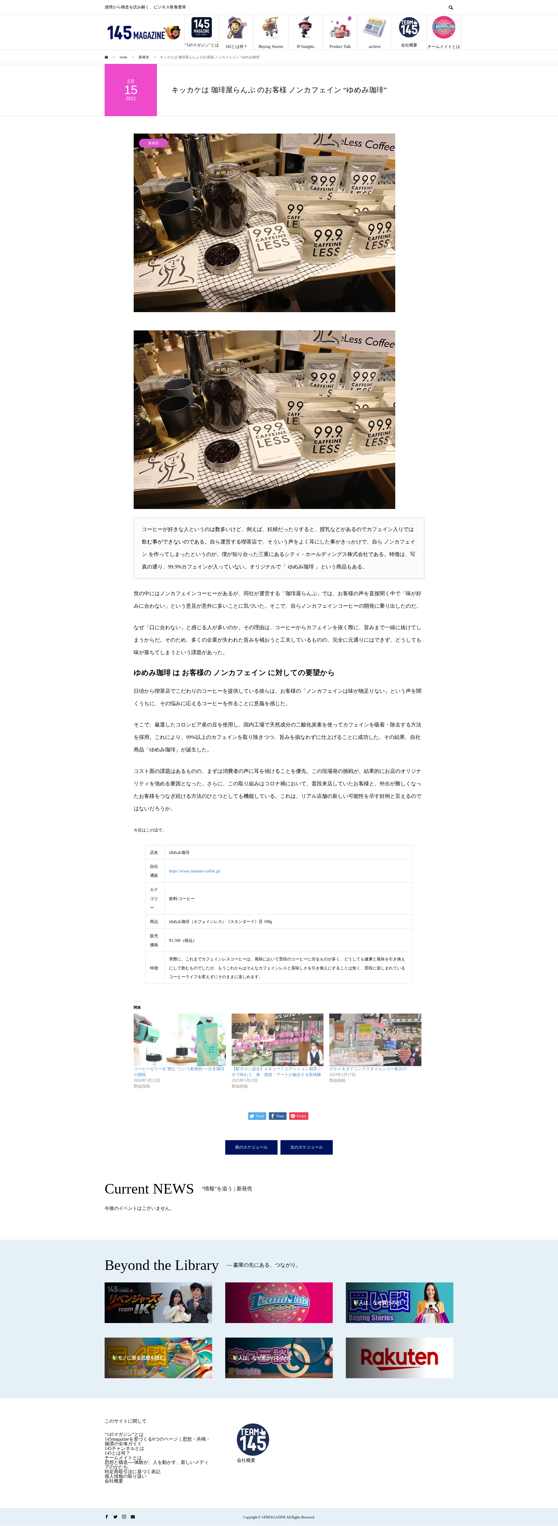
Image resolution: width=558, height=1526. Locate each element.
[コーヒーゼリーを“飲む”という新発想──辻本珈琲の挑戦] (180, 1040)
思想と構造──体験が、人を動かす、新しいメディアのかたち (157, 1464)
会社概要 (409, 45)
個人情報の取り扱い (125, 1476)
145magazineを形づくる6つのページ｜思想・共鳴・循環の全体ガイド (157, 1441)
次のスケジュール (306, 1147)
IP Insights (305, 46)
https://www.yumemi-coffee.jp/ (195, 871)
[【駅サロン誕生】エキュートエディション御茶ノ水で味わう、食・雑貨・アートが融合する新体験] (278, 1040)
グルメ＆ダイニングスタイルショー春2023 (368, 1069)
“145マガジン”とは (202, 45)
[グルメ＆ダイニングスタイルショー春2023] (375, 1040)
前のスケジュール (251, 1147)
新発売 (153, 143)
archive (375, 46)
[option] (279, 223)
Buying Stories (271, 46)
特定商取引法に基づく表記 (132, 1471)
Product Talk (340, 46)
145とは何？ (236, 46)
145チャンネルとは (124, 1448)
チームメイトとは (444, 46)
